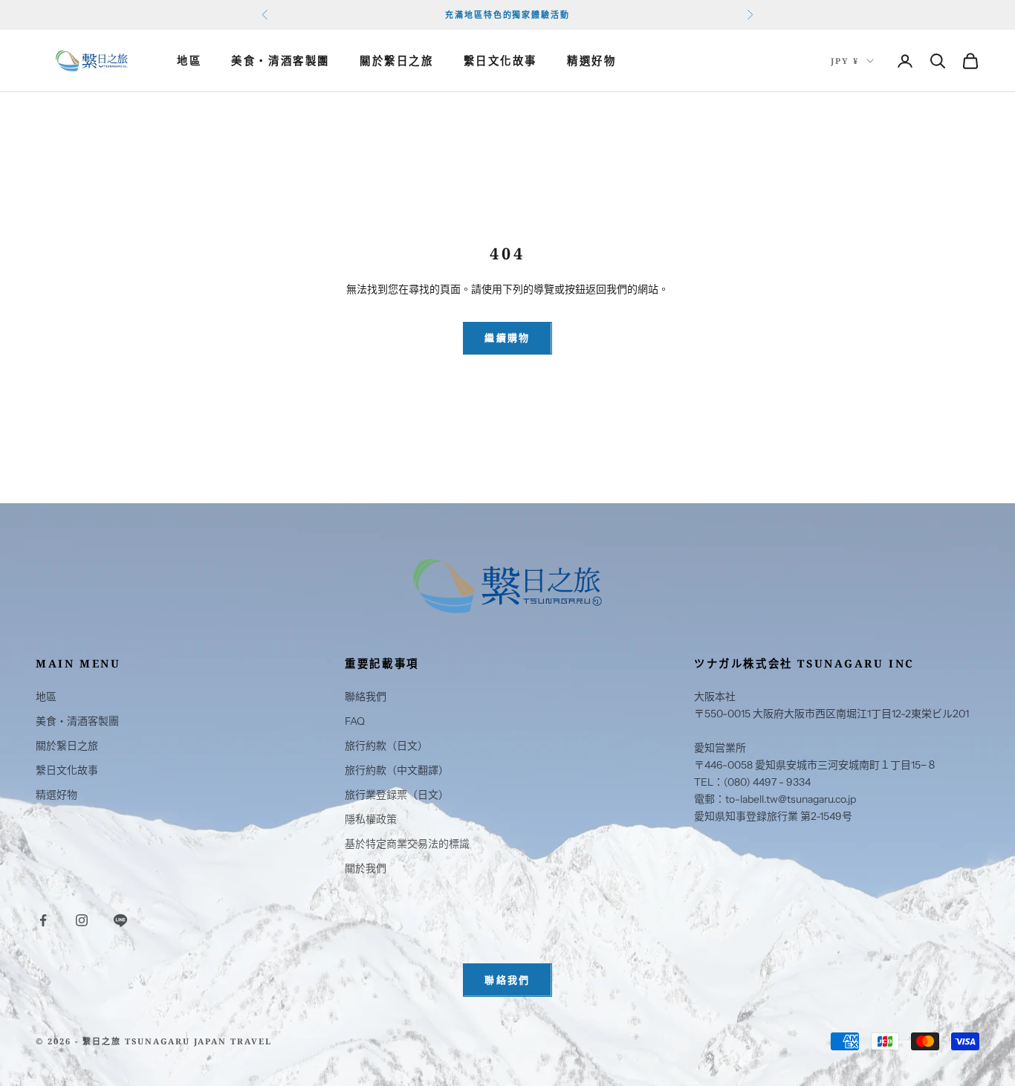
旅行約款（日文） (386, 745)
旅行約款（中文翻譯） (397, 770)
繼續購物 (507, 337)
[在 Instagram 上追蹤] (81, 920)
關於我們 (365, 868)
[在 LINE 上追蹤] (120, 920)
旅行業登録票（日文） (397, 794)
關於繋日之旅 (397, 61)
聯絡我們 (365, 696)
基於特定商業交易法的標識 (407, 843)
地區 (189, 61)
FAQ (355, 721)
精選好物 (591, 61)
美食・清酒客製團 (280, 61)
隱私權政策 (371, 819)
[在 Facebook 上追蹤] (43, 920)
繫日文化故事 (501, 61)
